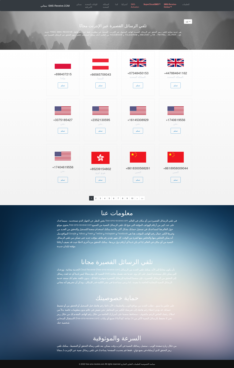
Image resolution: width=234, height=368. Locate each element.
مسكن (79, 4)
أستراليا (124, 4)
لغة (187, 21)
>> (142, 198)
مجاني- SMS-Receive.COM (55, 5)
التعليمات (185, 4)
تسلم (63, 85)
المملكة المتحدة (106, 5)
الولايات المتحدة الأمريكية (91, 5)
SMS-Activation (135, 5)
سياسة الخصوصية (148, 364)
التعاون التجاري (127, 364)
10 (132, 198)
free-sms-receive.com (95, 364)
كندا (116, 4)
